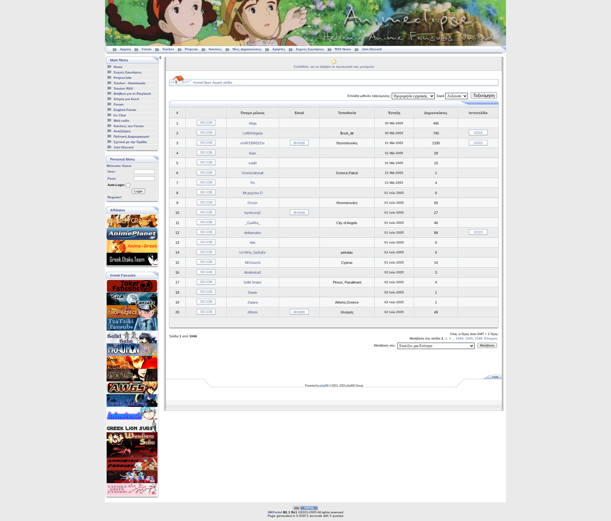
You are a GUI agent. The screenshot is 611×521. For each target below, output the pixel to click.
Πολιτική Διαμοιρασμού (131, 136)
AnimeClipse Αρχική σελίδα (212, 82)
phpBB (324, 385)
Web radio (121, 120)
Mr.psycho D (253, 193)
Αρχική (125, 49)
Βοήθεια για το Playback (132, 93)
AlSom (252, 312)
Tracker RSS (123, 88)
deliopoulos (252, 233)
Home (118, 67)
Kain (252, 153)
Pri (252, 183)
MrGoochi (252, 262)
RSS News (343, 49)
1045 (469, 338)
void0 (253, 163)
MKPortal (275, 512)
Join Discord (372, 49)
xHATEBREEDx (252, 143)
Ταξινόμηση (484, 95)
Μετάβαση (487, 345)
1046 (478, 338)
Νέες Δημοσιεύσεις (247, 49)
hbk (253, 242)
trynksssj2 (252, 213)
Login (138, 191)
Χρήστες (278, 49)
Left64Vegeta (252, 133)
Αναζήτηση (122, 131)
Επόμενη (490, 338)
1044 (459, 338)
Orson (252, 203)
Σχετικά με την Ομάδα (130, 142)
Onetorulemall (252, 173)
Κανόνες (215, 49)
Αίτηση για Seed (126, 99)
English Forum (125, 110)
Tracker (168, 49)
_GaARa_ (252, 223)
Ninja (252, 123)
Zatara (253, 302)
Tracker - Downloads (129, 83)
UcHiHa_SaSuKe (252, 252)
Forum (146, 49)
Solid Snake (252, 282)
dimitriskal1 (252, 272)
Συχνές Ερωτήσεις (310, 49)
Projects (191, 49)
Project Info (122, 77)
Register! (115, 197)
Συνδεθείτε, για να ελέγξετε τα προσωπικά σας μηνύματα (334, 66)
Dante (252, 292)
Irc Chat (120, 115)
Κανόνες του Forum (129, 125)
